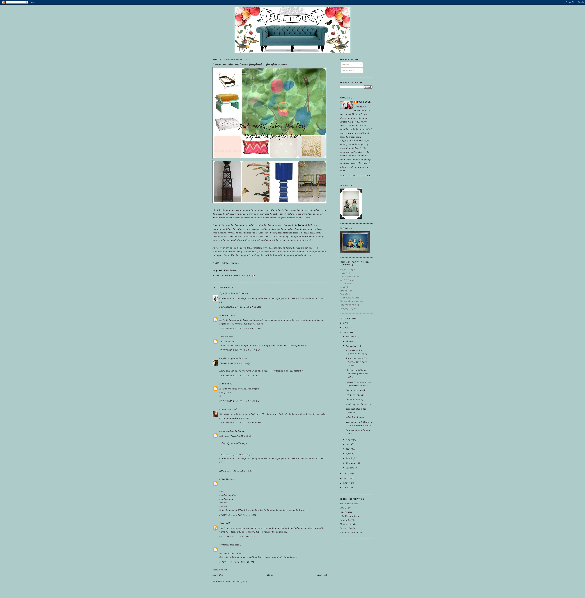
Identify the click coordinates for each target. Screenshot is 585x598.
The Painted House (349, 503)
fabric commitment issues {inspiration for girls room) (250, 64)
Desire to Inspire (347, 528)
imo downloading (227, 495)
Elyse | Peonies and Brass (231, 293)
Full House (364, 102)
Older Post (322, 574)
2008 (346, 487)
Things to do (280, 531)
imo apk (223, 506)
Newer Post (218, 574)
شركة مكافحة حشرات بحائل (233, 443)
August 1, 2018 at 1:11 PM (236, 470)
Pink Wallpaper (347, 511)
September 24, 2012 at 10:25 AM (240, 328)
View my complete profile (355, 176)
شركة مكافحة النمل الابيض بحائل (235, 435)
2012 (346, 332)
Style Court (345, 507)
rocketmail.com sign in (230, 553)
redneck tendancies (355, 417)
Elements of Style (348, 524)
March (349, 458)
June (348, 444)
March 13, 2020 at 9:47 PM (236, 562)
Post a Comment (220, 569)
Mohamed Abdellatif (229, 431)
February (351, 463)
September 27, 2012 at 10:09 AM (240, 422)
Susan (222, 523)
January (350, 467)
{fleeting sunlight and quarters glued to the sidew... (357, 373)
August (349, 439)
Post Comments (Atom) (236, 581)
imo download (226, 499)
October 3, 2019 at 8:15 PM (237, 536)
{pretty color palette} (355, 394)
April (348, 453)
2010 (346, 478)
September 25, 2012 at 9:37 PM (239, 401)
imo (221, 491)
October (350, 341)
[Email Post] (253, 275)
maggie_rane (225, 409)
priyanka (223, 478)
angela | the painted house (232, 358)
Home (270, 574)
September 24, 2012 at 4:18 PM (239, 350)
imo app (223, 502)
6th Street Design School (351, 532)
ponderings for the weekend (359, 404)
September (351, 346)
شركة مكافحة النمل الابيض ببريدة (235, 454)
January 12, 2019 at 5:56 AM (237, 515)
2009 (346, 483)
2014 (346, 323)
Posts (346, 64)
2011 (345, 473)
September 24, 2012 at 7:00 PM (239, 375)
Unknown (224, 315)
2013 (346, 327)
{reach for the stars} (355, 390)
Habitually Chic (347, 520)
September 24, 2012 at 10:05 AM (240, 306)
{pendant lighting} (354, 399)
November (351, 336)
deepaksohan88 (226, 544)
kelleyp (222, 383)
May (348, 448)
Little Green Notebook (350, 516)
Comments (349, 70)
